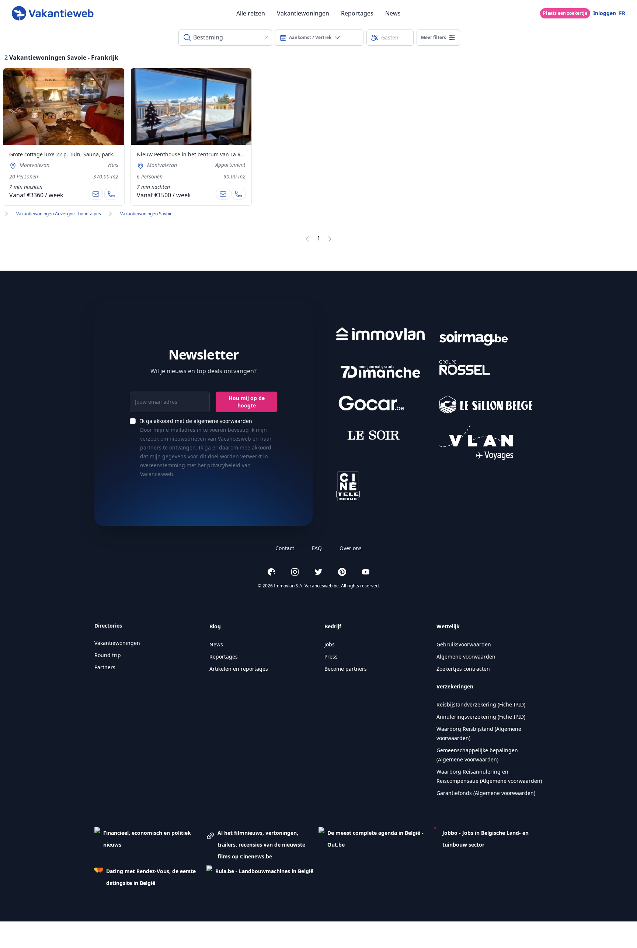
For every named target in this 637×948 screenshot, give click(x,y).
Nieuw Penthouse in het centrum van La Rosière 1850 (203, 154)
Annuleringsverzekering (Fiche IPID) (480, 716)
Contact (284, 548)
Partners (104, 667)
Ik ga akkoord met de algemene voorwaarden (196, 420)
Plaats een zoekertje (565, 13)
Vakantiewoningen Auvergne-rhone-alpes (58, 214)
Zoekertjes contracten (463, 668)
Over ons (351, 548)
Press (331, 656)
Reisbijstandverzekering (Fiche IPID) (480, 704)
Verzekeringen (454, 686)
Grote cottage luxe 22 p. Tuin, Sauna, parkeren (66, 154)
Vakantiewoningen (303, 13)
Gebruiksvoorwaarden (463, 644)
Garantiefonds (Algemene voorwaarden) (485, 792)
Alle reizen (250, 13)
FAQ (317, 548)
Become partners (345, 668)
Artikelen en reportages (238, 668)
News (393, 13)
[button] (150, 844)
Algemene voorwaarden (465, 656)
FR (622, 13)
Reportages (357, 13)
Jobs (329, 644)
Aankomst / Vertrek (310, 37)
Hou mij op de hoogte (247, 402)
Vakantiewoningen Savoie (146, 214)
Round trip (107, 655)
